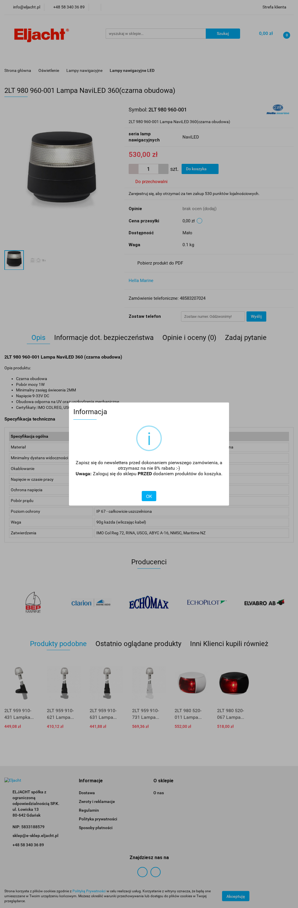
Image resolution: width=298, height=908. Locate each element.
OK (149, 496)
